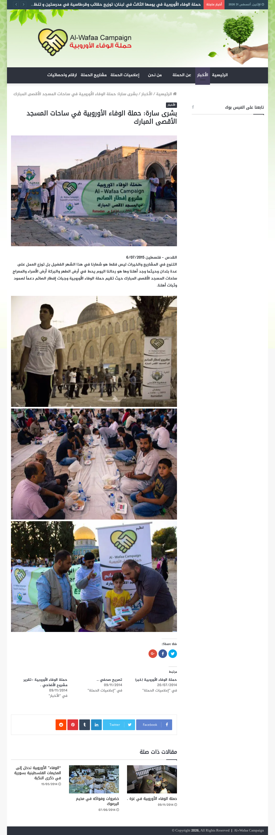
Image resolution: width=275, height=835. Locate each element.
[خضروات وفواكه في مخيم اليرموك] (94, 779)
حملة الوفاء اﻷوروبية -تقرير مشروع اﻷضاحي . (45, 682)
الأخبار (202, 75)
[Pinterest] (72, 724)
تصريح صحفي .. (109, 680)
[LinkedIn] (96, 724)
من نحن (155, 75)
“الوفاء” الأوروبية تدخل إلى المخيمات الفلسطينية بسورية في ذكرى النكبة (37, 773)
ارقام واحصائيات (62, 75)
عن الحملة (181, 75)
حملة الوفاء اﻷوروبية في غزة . (152, 798)
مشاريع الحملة (94, 75)
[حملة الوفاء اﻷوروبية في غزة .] (152, 779)
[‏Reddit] (61, 724)
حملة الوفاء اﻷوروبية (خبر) (156, 680)
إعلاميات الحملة (124, 75)
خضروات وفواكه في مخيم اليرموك (97, 801)
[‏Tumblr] (84, 724)
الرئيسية (220, 75)
